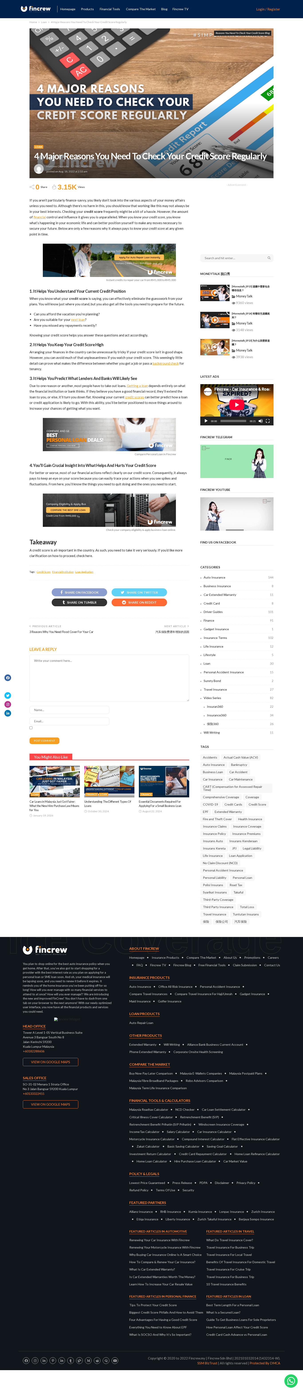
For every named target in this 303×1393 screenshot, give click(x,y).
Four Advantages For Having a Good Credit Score (163, 1320)
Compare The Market (201, 957)
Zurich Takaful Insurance (214, 1219)
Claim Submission (245, 965)
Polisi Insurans (213, 885)
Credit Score (44, 571)
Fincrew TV (181, 9)
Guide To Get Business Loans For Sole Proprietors (241, 1320)
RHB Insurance (170, 1211)
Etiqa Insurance (147, 1219)
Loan (38, 146)
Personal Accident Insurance (238, 672)
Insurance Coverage (247, 826)
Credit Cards (233, 804)
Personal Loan (242, 877)
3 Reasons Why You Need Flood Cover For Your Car (61, 632)
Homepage (67, 9)
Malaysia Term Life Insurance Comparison (158, 1088)
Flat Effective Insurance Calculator (256, 1139)
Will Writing (238, 732)
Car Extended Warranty (238, 595)
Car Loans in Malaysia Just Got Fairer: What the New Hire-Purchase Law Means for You (54, 806)
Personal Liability (214, 877)
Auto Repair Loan (141, 1023)
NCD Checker (185, 1109)
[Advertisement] (237, 216)
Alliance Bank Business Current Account (215, 1044)
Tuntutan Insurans (246, 914)
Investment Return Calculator (150, 1154)
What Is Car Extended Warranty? (152, 1269)
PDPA (203, 1183)
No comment (83, 166)
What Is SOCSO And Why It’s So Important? (160, 1334)
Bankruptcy (239, 765)
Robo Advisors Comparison (204, 1081)
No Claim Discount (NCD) (220, 863)
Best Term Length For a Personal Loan (232, 1305)
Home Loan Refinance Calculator (257, 1154)
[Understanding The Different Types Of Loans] (109, 781)
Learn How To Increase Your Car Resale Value (161, 1284)
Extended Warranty (228, 812)
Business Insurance (238, 586)
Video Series (238, 698)
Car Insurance (212, 779)
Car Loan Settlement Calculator (224, 1109)
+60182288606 (33, 1051)
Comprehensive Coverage (221, 797)
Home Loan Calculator (152, 1161)
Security (188, 1190)
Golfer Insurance (169, 1001)
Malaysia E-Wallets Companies (201, 1073)
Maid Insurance (140, 1001)
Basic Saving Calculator (183, 1146)
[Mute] (260, 421)
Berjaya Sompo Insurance (256, 1219)
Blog (164, 9)
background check (166, 363)
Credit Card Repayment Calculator (203, 1154)
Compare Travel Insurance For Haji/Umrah (203, 994)
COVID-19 (210, 804)
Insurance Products (165, 957)
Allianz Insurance (141, 1211)
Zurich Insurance (263, 1211)
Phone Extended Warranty (147, 1052)
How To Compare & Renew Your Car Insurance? (162, 1262)
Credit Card (238, 603)
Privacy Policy (245, 1183)
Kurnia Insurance (200, 1211)
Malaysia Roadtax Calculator (148, 1109)
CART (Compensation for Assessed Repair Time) (232, 788)
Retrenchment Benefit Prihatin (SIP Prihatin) (160, 1124)
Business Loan (213, 772)
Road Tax (236, 885)
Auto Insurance (238, 577)
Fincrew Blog (182, 965)
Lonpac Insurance (231, 1211)
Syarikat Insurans (215, 892)
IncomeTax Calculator (144, 1132)
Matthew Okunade (57, 166)
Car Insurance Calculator (214, 1132)
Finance (92, 794)
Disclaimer (222, 1183)
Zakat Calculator (148, 1146)
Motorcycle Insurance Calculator (152, 1139)
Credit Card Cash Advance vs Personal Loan (236, 1334)
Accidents (210, 757)
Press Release (182, 1183)
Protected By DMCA (265, 1363)
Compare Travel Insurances (148, 994)
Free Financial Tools (212, 965)
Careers (273, 957)
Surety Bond (238, 681)
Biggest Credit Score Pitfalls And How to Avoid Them (166, 1312)
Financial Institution (63, 571)
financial (39, 217)
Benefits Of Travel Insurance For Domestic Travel (240, 1262)
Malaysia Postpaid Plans (245, 1073)
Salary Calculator (178, 1132)
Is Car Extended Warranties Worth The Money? (162, 1277)
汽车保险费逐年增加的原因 (172, 632)
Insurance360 (240, 715)
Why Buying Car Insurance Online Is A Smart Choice (165, 1255)
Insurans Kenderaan (243, 841)
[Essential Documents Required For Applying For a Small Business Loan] (164, 781)
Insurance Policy (214, 834)
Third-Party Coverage (218, 899)
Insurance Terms (238, 638)
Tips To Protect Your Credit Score (153, 1305)
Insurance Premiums (246, 834)
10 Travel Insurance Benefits (226, 1284)
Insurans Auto (213, 841)
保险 (206, 921)
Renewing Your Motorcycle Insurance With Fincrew (165, 1247)
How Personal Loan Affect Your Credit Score (237, 1327)
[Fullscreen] (268, 421)
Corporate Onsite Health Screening (198, 1052)
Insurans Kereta (214, 848)
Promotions (252, 957)
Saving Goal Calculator (222, 1146)
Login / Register (268, 9)
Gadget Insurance (238, 629)
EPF (205, 812)
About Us (230, 957)
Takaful (238, 892)
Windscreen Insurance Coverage (221, 1124)
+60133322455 (33, 1093)
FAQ (140, 965)
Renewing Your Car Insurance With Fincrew (159, 1240)
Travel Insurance (238, 689)
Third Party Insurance (218, 907)
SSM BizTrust (207, 1363)
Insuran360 (240, 706)
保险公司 (222, 921)
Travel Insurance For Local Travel (229, 1255)
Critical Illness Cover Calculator (151, 1117)
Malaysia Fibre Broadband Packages (153, 1081)
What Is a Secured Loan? (223, 1312)
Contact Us (272, 965)
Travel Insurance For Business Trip (230, 1247)
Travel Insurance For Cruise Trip (228, 1269)
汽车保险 (240, 921)
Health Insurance (250, 819)
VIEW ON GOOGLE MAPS (50, 1062)
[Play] (206, 421)
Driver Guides (238, 612)
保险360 (240, 724)
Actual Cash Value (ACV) (241, 757)
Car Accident (238, 772)
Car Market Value (235, 1161)
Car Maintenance (241, 779)
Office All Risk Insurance (175, 986)
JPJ (234, 848)
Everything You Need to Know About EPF (158, 1327)
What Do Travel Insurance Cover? (229, 1240)
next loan (78, 320)
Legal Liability (252, 848)
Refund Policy (138, 1190)
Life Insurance (238, 646)
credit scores (134, 397)
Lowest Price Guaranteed (147, 1183)
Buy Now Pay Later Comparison (151, 1073)
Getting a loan (137, 386)
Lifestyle (238, 655)
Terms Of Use (165, 1190)
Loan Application (84, 571)
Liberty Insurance (178, 1219)
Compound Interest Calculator (203, 1139)
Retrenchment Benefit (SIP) (199, 1117)
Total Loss (247, 907)
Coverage (252, 797)
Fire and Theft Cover (217, 819)
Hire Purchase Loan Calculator (195, 1161)
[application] (236, 404)
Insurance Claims (215, 826)
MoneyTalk (244, 296)
